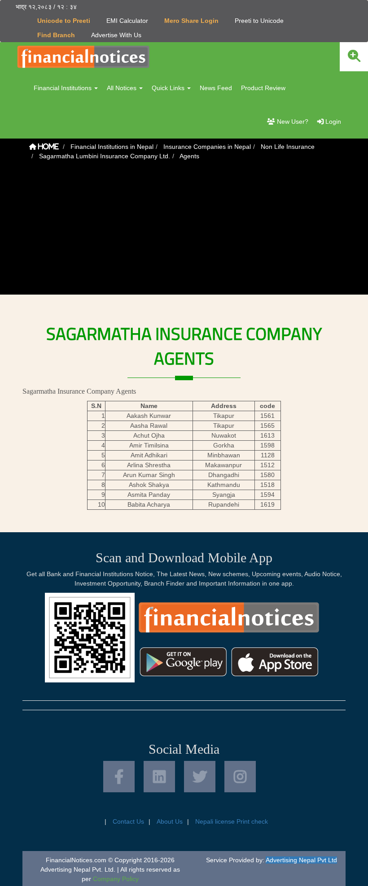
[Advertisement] (184, 232)
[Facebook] (119, 776)
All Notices (122, 87)
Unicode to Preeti (63, 20)
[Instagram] (240, 776)
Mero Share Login (191, 20)
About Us (170, 821)
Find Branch (56, 35)
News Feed (216, 87)
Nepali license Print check (231, 821)
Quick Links (169, 87)
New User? (291, 121)
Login (332, 121)
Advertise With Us (116, 35)
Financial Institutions (63, 87)
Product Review (263, 87)
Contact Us (128, 821)
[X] (199, 776)
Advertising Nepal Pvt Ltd (301, 860)
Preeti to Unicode (259, 20)
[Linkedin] (159, 776)
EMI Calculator (127, 20)
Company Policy (116, 878)
